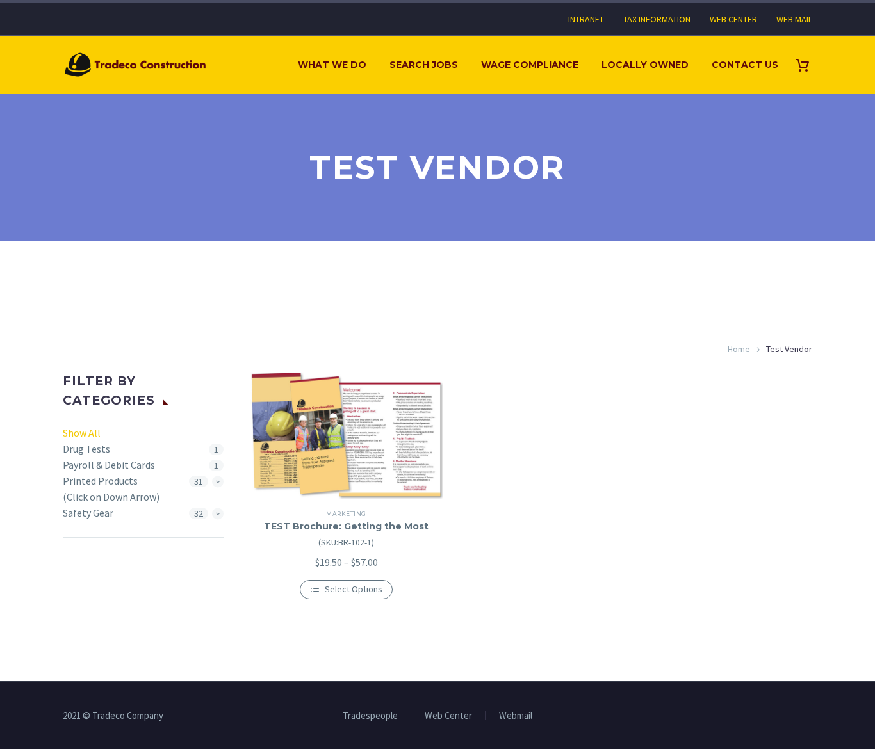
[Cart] (807, 65)
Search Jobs (423, 64)
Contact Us (745, 64)
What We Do (332, 64)
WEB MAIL (794, 19)
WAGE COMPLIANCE (529, 64)
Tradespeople (370, 716)
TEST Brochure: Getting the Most (346, 526)
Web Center (448, 716)
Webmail (515, 716)
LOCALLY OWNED (645, 64)
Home (739, 349)
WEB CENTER (733, 19)
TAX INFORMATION (657, 19)
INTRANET (586, 19)
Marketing (346, 513)
